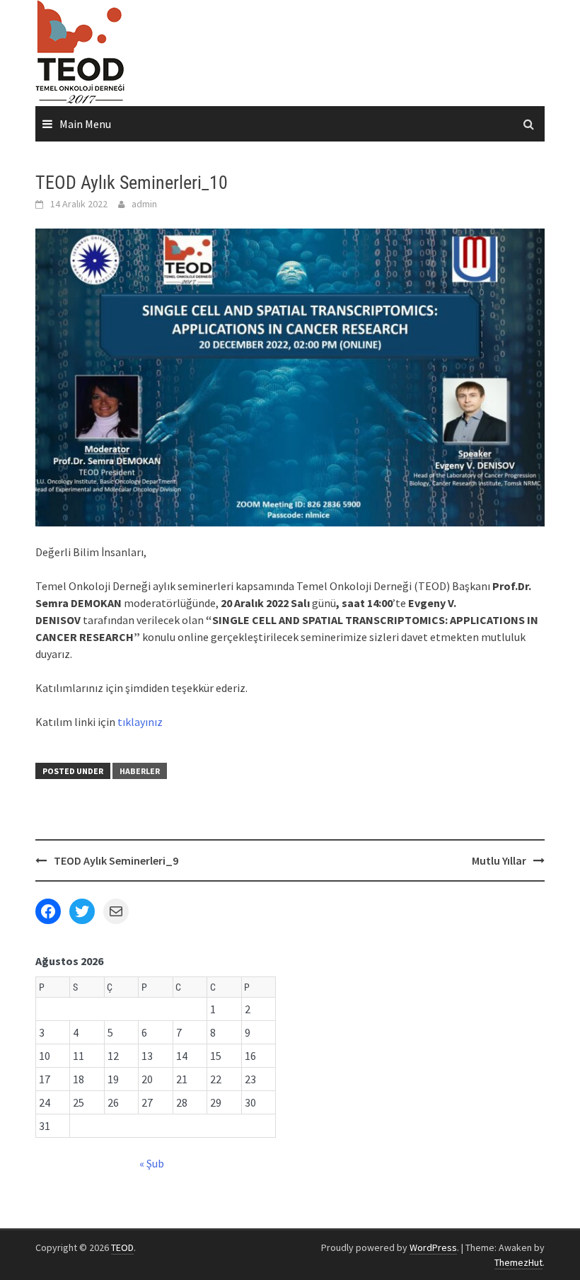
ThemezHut (518, 1262)
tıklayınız (140, 722)
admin (144, 203)
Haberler (140, 771)
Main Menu (85, 124)
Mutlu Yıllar (499, 860)
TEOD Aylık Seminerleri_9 (116, 860)
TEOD (122, 1247)
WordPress (433, 1247)
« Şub (151, 1163)
